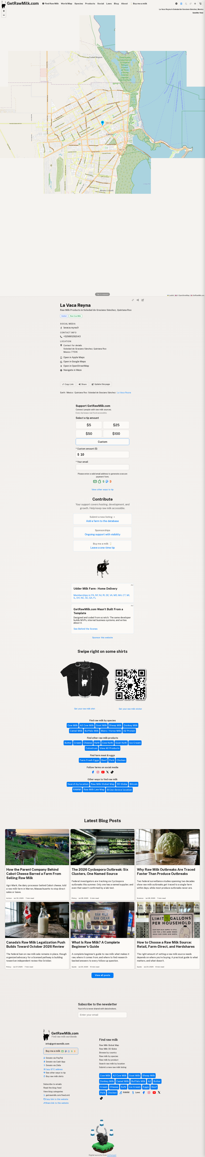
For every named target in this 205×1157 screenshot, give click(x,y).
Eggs (146, 1087)
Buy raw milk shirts (54, 1076)
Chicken (121, 760)
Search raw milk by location (112, 1063)
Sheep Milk (115, 725)
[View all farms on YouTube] (103, 772)
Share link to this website (57, 1103)
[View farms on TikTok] (101, 1098)
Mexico (70, 392)
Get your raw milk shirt (84, 708)
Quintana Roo (80, 392)
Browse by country (108, 1052)
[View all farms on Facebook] (93, 772)
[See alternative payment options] (107, 481)
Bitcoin (134, 784)
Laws (109, 3)
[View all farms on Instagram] (98, 772)
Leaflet (171, 295)
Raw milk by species (108, 1056)
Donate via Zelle (53, 1065)
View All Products (110, 748)
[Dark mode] (186, 3)
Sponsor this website (102, 637)
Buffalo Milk (92, 730)
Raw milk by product (108, 1060)
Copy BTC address (54, 1069)
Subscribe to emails (52, 1084)
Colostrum (91, 748)
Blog (116, 3)
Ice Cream (135, 742)
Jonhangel (111, 1155)
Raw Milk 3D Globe (108, 1049)
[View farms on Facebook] (143, 1092)
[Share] (138, 300)
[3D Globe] (176, 3)
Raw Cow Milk (75, 316)
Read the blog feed (52, 1088)
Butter (68, 742)
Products (90, 3)
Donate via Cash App (55, 1061)
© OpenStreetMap (182, 295)
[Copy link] (133, 300)
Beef (104, 760)
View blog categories (53, 1091)
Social (100, 3)
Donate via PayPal (54, 1058)
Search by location (78, 784)
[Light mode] (195, 3)
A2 (149, 1081)
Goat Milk (101, 725)
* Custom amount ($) (86, 448)
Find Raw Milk (51, 3)
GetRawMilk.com (65, 1033)
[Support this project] (181, 3)
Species (78, 3)
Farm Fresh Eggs (89, 760)
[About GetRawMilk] (5, 1135)
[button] (4, 11)
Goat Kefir (121, 742)
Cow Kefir (107, 742)
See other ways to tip (55, 1072)
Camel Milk (76, 730)
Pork (111, 760)
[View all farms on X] (107, 772)
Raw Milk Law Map (94, 789)
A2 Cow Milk (87, 725)
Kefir (97, 742)
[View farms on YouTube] (154, 1092)
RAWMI (77, 789)
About (124, 3)
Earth (62, 392)
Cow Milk (72, 725)
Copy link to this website (56, 1099)
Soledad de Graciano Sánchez (102, 392)
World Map (66, 3)
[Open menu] (200, 3)
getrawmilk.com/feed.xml (57, 1095)
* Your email (82, 462)
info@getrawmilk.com (57, 1043)
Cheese (88, 742)
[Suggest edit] (142, 300)
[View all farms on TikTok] (112, 772)
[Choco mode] (190, 3)
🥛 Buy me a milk (138, 3)
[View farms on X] (159, 1092)
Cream (77, 742)
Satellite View (198, 12)
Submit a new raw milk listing (112, 1067)
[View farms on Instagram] (149, 1092)
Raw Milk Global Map (102, 784)
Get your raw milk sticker (130, 709)
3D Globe (122, 784)
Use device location (120, 789)
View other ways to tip (103, 489)
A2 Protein (129, 730)
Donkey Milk (131, 725)
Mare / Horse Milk (111, 730)
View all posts (102, 975)
